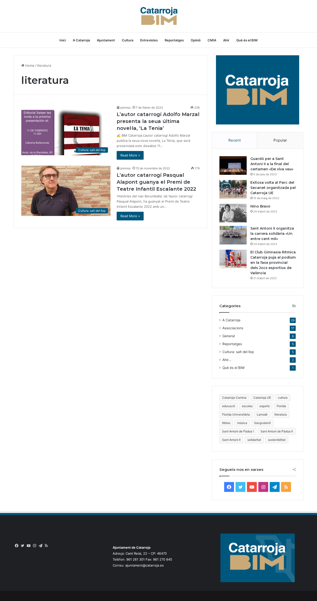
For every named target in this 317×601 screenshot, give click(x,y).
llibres (226, 423)
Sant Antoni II (231, 440)
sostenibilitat (277, 440)
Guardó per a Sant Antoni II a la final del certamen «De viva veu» (271, 163)
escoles (247, 406)
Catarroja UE (262, 397)
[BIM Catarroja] (158, 16)
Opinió (196, 40)
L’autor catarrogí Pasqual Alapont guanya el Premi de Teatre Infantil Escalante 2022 (156, 182)
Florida (281, 406)
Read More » (130, 155)
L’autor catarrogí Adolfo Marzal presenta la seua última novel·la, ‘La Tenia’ (158, 121)
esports (265, 406)
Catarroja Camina (234, 397)
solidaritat (254, 440)
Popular (280, 140)
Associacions (232, 328)
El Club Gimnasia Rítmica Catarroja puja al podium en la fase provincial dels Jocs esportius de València (273, 262)
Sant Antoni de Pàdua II (277, 431)
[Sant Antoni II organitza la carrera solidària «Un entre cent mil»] (233, 235)
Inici (62, 40)
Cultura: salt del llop (238, 352)
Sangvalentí (262, 423)
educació (228, 406)
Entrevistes (149, 40)
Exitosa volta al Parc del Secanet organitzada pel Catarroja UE (273, 187)
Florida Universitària (236, 414)
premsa (125, 107)
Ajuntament (106, 40)
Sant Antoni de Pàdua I (238, 431)
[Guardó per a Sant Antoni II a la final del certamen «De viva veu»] (233, 165)
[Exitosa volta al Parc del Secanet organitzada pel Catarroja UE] (233, 189)
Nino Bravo (260, 206)
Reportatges (174, 40)
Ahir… (226, 360)
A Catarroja (81, 40)
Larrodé (262, 414)
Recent (234, 140)
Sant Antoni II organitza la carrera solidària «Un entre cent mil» (272, 233)
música (242, 423)
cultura (283, 397)
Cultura (127, 40)
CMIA (212, 40)
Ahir (226, 40)
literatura (280, 414)
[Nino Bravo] (233, 213)
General (228, 336)
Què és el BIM (247, 40)
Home (29, 65)
